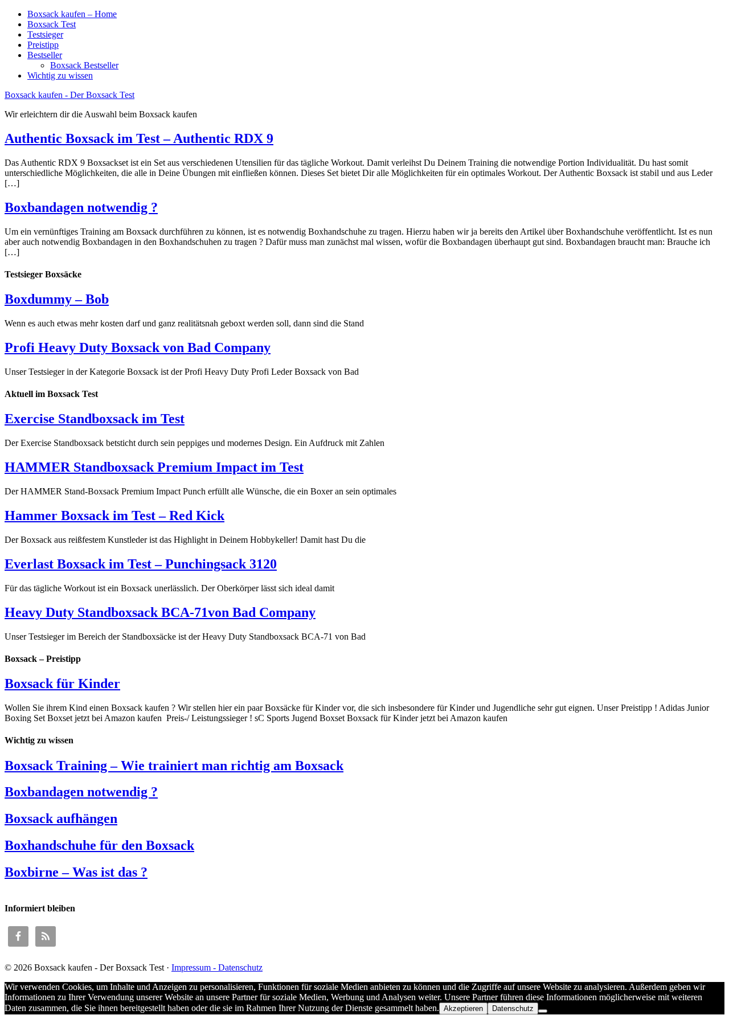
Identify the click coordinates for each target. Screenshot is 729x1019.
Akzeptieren (463, 1008)
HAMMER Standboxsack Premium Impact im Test (154, 467)
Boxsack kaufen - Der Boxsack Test (69, 95)
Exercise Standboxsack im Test (95, 418)
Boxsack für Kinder (62, 683)
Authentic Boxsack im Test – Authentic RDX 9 (139, 138)
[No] (542, 1011)
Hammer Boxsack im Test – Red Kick (114, 515)
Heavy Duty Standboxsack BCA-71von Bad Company (160, 612)
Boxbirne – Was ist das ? (76, 872)
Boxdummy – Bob (57, 299)
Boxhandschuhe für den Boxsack (99, 845)
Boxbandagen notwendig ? (81, 207)
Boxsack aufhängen (61, 818)
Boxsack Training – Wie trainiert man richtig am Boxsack (174, 765)
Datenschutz (513, 1008)
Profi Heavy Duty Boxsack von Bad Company (138, 347)
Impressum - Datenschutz (217, 967)
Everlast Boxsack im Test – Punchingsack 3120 (141, 563)
